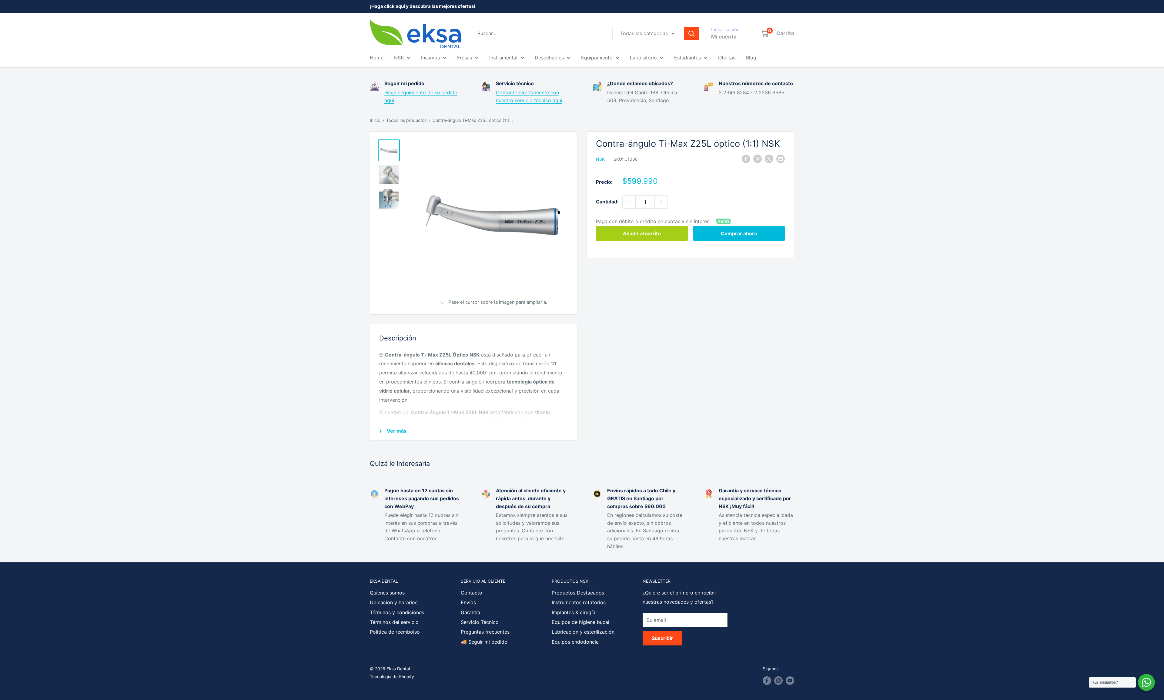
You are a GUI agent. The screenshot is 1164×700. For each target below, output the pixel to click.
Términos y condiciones (397, 612)
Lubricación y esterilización (583, 632)
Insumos (430, 58)
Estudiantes (687, 58)
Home (376, 58)
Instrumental (503, 58)
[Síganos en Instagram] (778, 680)
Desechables (549, 58)
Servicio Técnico (480, 622)
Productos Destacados (578, 593)
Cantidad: (607, 202)
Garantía (470, 612)
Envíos (468, 602)
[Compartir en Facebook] (746, 158)
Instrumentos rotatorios (579, 602)
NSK (399, 58)
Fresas (464, 58)
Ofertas (726, 58)
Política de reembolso (395, 632)
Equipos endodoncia (575, 642)
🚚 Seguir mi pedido (484, 642)
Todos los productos (406, 120)
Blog (751, 58)
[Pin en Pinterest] (757, 158)
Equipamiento (597, 58)
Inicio (375, 120)
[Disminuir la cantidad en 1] (629, 202)
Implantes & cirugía (573, 612)
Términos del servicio (394, 622)
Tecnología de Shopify (392, 676)
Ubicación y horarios (393, 602)
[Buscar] (691, 33)
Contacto (471, 593)
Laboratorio (643, 58)
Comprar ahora (739, 233)
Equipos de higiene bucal (580, 622)
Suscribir (662, 638)
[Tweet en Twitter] (769, 158)
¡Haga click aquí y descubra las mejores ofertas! (422, 6)
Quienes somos (387, 593)
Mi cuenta (724, 37)
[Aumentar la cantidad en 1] (661, 202)
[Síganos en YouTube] (790, 680)
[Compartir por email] (780, 158)
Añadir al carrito (642, 233)
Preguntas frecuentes (485, 632)
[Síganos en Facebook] (767, 680)
